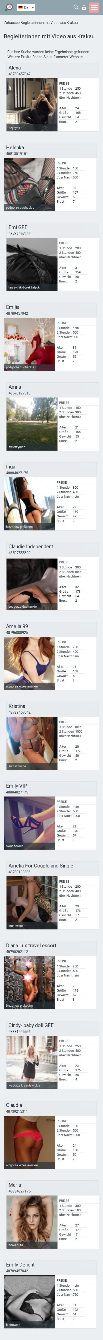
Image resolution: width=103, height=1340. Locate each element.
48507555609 (19, 553)
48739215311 (17, 1111)
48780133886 (19, 872)
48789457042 (19, 74)
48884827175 (17, 473)
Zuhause (11, 23)
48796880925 (17, 632)
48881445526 (19, 1031)
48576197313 (19, 393)
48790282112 (17, 952)
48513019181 (17, 154)
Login (85, 6)
